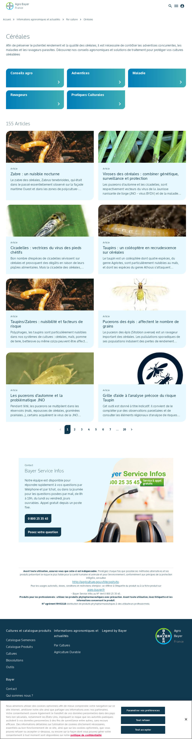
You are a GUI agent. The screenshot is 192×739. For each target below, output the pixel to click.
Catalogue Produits (19, 647)
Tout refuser (143, 720)
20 (124, 429)
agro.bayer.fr (96, 590)
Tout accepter (143, 729)
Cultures (11, 653)
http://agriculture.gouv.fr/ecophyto (95, 582)
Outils (10, 667)
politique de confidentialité (86, 735)
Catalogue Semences (20, 640)
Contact (11, 689)
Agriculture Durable (67, 652)
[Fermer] (186, 719)
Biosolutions (14, 660)
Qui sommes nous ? (19, 695)
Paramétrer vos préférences (143, 710)
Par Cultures (62, 645)
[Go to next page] (132, 429)
